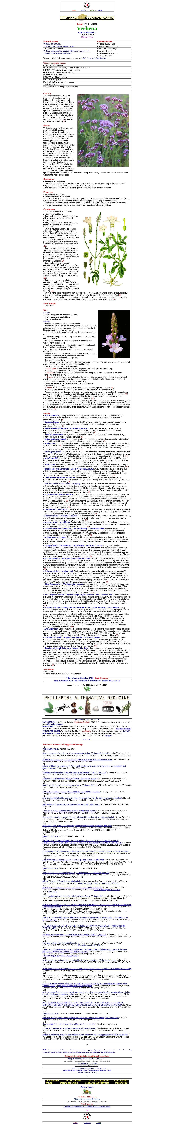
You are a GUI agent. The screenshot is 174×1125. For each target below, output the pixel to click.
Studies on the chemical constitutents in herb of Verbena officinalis (70, 785)
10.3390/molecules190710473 (90, 945)
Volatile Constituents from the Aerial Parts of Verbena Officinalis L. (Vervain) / (74, 934)
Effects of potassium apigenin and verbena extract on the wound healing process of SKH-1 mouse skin (85, 1035)
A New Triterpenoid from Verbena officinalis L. (61, 881)
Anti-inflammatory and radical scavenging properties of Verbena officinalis (73, 860)
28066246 (52, 892)
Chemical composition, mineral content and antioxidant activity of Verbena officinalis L (78, 817)
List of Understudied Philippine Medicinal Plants (74, 1068)
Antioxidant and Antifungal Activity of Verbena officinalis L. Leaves (70, 779)
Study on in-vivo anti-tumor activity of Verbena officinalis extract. (69, 811)
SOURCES (87, 740)
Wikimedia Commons (123, 729)
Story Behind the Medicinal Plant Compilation (87, 1059)
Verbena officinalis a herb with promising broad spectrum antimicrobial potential (75, 873)
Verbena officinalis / (50, 1013)
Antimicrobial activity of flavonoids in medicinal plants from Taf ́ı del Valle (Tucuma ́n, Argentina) (82, 798)
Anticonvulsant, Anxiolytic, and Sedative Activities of (72, 888)
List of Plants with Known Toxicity (87, 1066)
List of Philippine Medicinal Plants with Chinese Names (87, 1107)
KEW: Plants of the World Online (94, 58)
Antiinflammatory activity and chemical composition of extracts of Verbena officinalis (77, 760)
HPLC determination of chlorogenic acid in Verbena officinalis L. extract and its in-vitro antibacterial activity (86, 969)
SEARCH (83, 10)
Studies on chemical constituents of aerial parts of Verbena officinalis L (71, 792)
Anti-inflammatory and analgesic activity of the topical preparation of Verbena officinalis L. (79, 960)
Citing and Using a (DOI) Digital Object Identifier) (99, 1052)
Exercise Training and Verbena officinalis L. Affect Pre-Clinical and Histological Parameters (80, 1018)
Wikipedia (108, 735)
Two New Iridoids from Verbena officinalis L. (60, 943)
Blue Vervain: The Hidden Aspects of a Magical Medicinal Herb (68, 1024)
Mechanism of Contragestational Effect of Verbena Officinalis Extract (70, 804)
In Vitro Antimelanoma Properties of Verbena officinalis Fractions (69, 1028)
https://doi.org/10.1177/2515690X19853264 (60, 956)
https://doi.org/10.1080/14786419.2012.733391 (98, 883)
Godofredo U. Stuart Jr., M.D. (80, 678)
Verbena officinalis (50, 749)
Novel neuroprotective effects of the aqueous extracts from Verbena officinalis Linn (76, 753)
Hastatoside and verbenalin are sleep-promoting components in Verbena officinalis (77, 826)
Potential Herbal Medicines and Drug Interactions (87, 1056)
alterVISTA (126, 731)
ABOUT (100, 10)
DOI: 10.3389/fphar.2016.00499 (107, 890)
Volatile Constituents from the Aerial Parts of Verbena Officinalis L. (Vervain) (74, 772)
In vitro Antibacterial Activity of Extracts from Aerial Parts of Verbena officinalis (74, 896)
